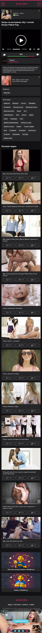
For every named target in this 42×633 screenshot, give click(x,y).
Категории (17, 604)
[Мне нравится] (4, 55)
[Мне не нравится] (38, 55)
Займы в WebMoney (21, 590)
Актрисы (25, 604)
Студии (31, 604)
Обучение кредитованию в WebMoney (21, 569)
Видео (10, 604)
